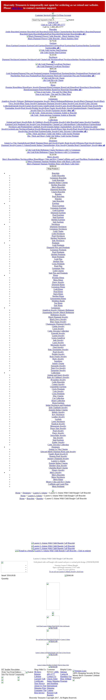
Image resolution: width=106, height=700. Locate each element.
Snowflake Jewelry (58, 435)
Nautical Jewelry (34, 129)
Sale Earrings (58, 222)
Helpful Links (66, 669)
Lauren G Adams (23, 145)
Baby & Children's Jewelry (39, 122)
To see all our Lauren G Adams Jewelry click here (66, 572)
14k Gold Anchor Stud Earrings (53, 52)
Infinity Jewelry (72, 127)
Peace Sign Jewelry (65, 129)
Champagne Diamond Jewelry (48, 103)
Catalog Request (50, 691)
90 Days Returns (37, 673)
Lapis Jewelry (67, 106)
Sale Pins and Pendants (77, 76)
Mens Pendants (89, 159)
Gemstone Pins (51, 76)
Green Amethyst (44, 106)
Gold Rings (70, 87)
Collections (53, 120)
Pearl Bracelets (53, 34)
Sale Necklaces (94, 59)
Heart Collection (77, 124)
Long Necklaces (21, 129)
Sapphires (77, 108)
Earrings (53, 43)
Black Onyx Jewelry (58, 319)
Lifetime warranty (37, 677)
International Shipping (52, 687)
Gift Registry (52, 694)
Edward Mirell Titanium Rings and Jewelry (41, 143)
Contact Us (54, 15)
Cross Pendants (30, 76)
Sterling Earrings (90, 45)
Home (17, 493)
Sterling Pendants (76, 73)
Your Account (65, 15)
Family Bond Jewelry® (68, 143)
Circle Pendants (18, 124)
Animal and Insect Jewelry (17, 122)
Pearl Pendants (63, 73)
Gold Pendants (12, 73)
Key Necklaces (85, 127)
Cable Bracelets (71, 122)
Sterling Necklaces (80, 59)
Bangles (44, 34)
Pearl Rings (79, 87)
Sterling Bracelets (73, 32)
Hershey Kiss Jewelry (58, 145)
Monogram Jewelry (49, 129)
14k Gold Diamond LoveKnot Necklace (53, 66)
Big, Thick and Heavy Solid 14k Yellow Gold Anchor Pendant (53, 136)
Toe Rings (61, 90)
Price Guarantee (40, 689)
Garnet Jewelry (31, 106)
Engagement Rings (36, 90)
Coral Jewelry (79, 103)
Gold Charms (62, 76)
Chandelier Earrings (58, 387)
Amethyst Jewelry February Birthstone (17, 101)
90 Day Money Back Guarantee (86, 674)
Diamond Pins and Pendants (29, 73)
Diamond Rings (45, 87)
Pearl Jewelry (26, 108)
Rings (53, 85)
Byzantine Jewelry (57, 122)
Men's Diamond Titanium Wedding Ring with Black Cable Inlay (53, 164)
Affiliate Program (65, 680)
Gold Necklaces (52, 59)
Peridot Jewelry (38, 108)
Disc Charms (53, 124)
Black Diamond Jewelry (90, 101)
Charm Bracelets (34, 34)
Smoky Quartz (87, 108)
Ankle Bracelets (11, 32)
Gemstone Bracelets (26, 32)
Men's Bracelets (86, 32)
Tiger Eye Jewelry (44, 110)
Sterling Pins (19, 76)
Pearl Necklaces (65, 59)
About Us (38, 686)
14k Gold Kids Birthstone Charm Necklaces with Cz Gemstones (53, 152)
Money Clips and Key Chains (51, 159)
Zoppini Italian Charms (56, 32)
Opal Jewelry (93, 106)
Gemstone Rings (59, 87)
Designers (53, 141)
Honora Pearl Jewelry (86, 143)
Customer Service (42, 15)
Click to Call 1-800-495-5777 (53, 25)
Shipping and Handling (53, 682)
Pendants (53, 71)
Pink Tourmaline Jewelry (58, 349)
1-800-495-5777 (53, 673)
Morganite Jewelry (80, 106)
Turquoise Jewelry (59, 110)
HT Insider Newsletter (10, 669)
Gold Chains (41, 59)
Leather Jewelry (58, 417)
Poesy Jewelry (33, 87)
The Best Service (40, 691)
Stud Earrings (77, 45)
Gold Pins (58, 259)
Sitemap (63, 672)
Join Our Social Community (12, 674)
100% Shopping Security (83, 673)
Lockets (11, 129)
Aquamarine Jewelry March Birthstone (49, 101)
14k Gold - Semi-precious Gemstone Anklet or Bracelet (53, 115)
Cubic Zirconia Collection (69, 131)
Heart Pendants (90, 73)
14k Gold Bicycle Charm (53, 80)
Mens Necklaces (22, 159)
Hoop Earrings (12, 45)
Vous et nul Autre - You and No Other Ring (53, 94)
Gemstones (53, 99)
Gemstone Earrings (26, 45)
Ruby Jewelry (67, 108)
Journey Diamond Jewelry (58, 458)
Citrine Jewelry (67, 103)
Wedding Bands (50, 90)
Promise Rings (11, 87)
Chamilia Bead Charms (76, 145)
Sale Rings (69, 90)
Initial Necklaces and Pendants (58, 405)
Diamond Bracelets (58, 189)
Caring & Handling (64, 675)
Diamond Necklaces (10, 59)
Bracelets (53, 29)
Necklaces (53, 57)
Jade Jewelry (56, 106)
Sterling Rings (58, 296)
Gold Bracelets (41, 32)
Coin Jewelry (30, 124)
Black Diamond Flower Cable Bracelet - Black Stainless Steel (53, 38)
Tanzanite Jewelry (58, 366)
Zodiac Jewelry (52, 131)
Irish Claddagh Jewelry (37, 127)
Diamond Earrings (52, 45)
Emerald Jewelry (18, 106)
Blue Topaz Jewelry (28, 103)
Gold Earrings (39, 45)
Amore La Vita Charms (13, 143)
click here (17, 8)
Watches (63, 34)
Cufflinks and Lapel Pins (73, 159)
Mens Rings (22, 87)
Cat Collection (65, 124)
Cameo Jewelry (84, 122)
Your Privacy (39, 683)
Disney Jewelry (92, 145)
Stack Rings (89, 87)
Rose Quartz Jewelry (53, 108)
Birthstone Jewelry (72, 101)
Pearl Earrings (66, 45)
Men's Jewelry (53, 157)
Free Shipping (40, 687)
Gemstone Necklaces (27, 59)
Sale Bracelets (72, 34)
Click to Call (53, 22)
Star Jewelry (30, 131)
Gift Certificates (39, 680)
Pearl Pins (41, 76)
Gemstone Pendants (49, 73)
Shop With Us (40, 669)
